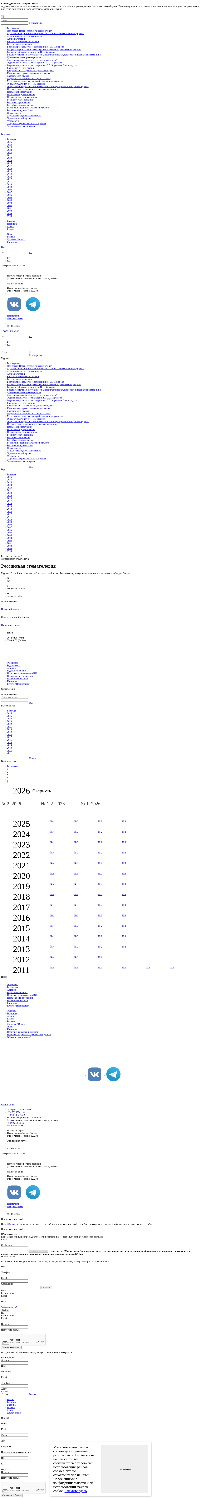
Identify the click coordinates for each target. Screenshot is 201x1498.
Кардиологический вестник (21, 68)
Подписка (12, 223)
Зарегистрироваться (11, 1347)
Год (31, 466)
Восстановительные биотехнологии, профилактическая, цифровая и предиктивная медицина (54, 54)
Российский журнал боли (20, 110)
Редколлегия (13, 665)
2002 (9, 205)
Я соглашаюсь (124, 1469)
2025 (9, 144)
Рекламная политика (17, 678)
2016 (9, 168)
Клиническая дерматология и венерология (28, 73)
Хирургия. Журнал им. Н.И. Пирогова (26, 123)
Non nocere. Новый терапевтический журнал (29, 31)
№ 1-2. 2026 (53, 803)
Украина (11, 1405)
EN (8, 257)
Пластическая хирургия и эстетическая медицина (32, 89)
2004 (9, 200)
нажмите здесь (76, 1491)
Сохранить (7, 1495)
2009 (9, 187)
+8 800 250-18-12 (15, 1123)
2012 (9, 179)
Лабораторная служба (18, 76)
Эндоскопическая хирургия (21, 126)
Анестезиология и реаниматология (24, 36)
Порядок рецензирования (20, 676)
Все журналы (35, 23)
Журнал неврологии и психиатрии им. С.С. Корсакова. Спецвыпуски (42, 65)
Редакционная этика (17, 670)
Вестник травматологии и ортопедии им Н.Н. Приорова (35, 46)
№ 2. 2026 (11, 803)
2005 (9, 197)
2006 (9, 195)
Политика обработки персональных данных (29, 1034)
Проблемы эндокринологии (21, 94)
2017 (9, 166)
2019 (9, 160)
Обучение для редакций (19, 1037)
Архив (10, 226)
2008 (9, 189)
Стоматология (14, 113)
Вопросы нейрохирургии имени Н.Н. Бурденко (31, 52)
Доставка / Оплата (16, 239)
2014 (9, 173)
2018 (9, 163)
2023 (9, 150)
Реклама (11, 236)
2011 (9, 181)
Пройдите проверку (38, 1251)
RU (30, 252)
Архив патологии (16, 39)
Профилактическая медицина (22, 97)
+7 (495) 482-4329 (16, 1115)
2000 (9, 211)
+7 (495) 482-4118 (16, 1112)
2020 (9, 158)
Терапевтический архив (19, 118)
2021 (9, 155)
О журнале (12, 662)
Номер (32, 758)
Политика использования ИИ (22, 673)
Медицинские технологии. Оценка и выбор (29, 78)
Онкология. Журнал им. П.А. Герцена (26, 84)
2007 (9, 192)
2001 (9, 208)
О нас (10, 234)
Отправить (46, 1288)
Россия (32, 1394)
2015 (9, 171)
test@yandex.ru (12, 1224)
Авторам (11, 668)
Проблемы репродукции (19, 91)
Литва (10, 1410)
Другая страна (14, 1412)
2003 (9, 203)
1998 (9, 216)
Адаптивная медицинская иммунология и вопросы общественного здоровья (45, 33)
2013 (9, 176)
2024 (9, 147)
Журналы (11, 221)
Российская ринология (18, 102)
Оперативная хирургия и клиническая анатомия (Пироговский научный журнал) (48, 86)
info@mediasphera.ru (17, 293)
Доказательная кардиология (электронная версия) (32, 60)
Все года (5, 134)
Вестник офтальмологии (19, 44)
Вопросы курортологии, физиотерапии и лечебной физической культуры (44, 49)
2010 (9, 184)
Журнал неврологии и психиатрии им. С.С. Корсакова (34, 62)
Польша (11, 1407)
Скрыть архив (8, 689)
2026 (9, 142)
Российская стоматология (20, 105)
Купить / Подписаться (18, 684)
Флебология (13, 121)
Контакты (12, 242)
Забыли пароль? (9, 1307)
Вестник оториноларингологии (23, 41)
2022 (9, 152)
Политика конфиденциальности (23, 1032)
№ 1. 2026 (91, 803)
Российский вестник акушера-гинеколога (28, 107)
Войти (5, 1310)
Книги (10, 229)
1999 (9, 213)
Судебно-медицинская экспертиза (24, 115)
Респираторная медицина (20, 99)
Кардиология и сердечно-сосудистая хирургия (30, 70)
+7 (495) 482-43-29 (10, 331)
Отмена (18, 1495)
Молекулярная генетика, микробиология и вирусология (35, 81)
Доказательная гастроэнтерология (24, 57)
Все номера (13, 766)
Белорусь (11, 1402)
